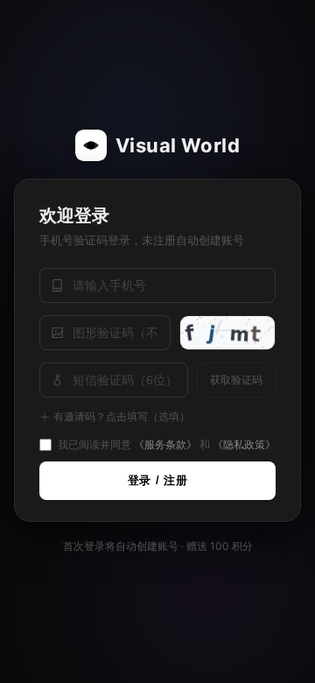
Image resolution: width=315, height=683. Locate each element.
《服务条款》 (165, 444)
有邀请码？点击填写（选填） (121, 417)
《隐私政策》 (244, 444)
